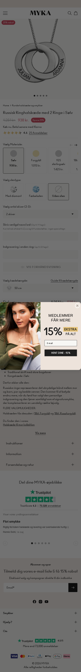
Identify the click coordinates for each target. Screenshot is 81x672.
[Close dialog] (77, 306)
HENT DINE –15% (60, 352)
